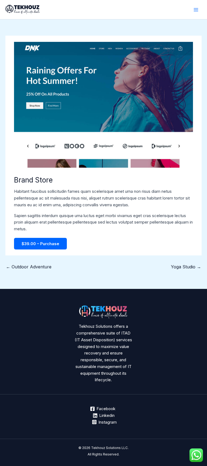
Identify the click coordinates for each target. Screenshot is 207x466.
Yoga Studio (186, 266)
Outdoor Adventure (28, 266)
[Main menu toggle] (196, 9)
